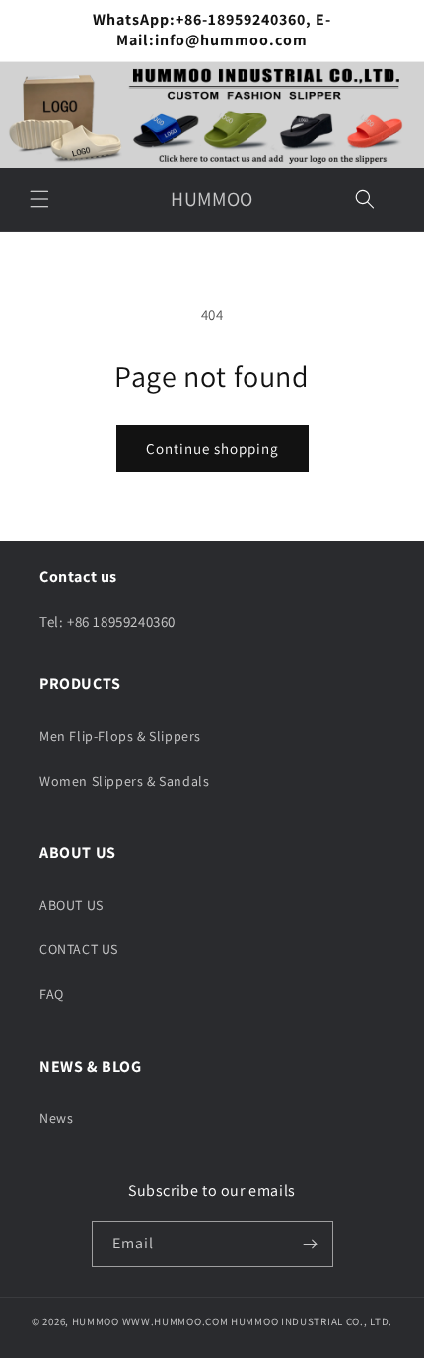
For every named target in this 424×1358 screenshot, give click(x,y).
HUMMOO (95, 1321)
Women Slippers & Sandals (124, 781)
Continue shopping (212, 448)
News (56, 1118)
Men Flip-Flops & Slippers (120, 736)
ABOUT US (71, 905)
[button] (39, 199)
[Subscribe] (310, 1244)
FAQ (51, 994)
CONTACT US (78, 949)
